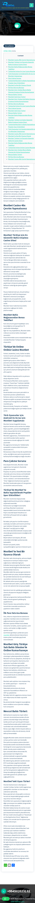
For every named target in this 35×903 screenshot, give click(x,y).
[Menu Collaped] (31, 5)
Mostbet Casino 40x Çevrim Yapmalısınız (21, 60)
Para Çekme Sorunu (14, 78)
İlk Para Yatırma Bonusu (16, 88)
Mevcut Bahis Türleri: (15, 94)
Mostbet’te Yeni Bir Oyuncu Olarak (19, 85)
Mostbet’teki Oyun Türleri (16, 97)
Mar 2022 (7, 51)
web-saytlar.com (17, 901)
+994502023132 (18, 891)
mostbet (6, 635)
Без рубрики (9, 46)
